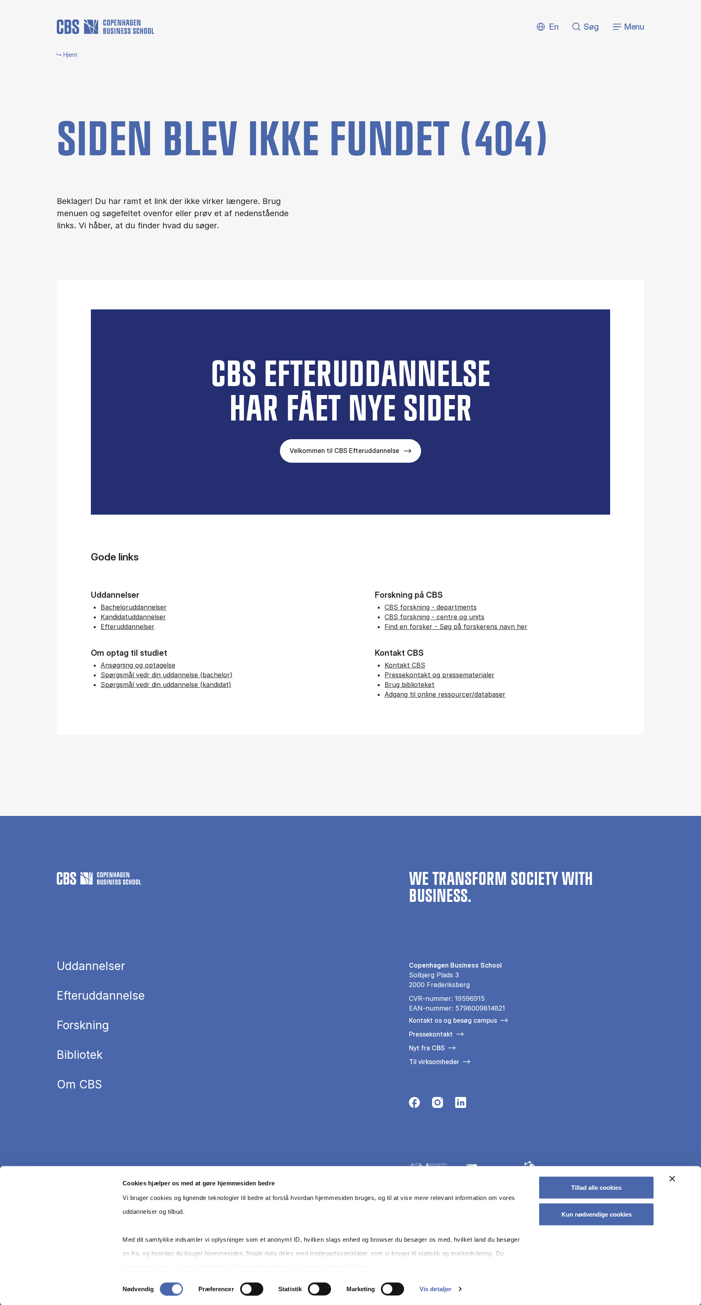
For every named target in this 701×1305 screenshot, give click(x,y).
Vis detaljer (435, 1289)
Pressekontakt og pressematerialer (440, 675)
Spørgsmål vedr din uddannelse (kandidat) (166, 684)
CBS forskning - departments (431, 607)
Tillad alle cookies (596, 1187)
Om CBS (79, 1084)
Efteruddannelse (101, 995)
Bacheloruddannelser (134, 607)
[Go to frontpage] (105, 26)
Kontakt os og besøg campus (453, 1020)
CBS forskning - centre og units (434, 617)
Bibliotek (80, 1054)
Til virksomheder (434, 1062)
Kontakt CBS (405, 665)
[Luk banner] (672, 1179)
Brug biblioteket (409, 684)
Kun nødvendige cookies (596, 1214)
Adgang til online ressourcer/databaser (445, 694)
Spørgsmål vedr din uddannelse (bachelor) (166, 675)
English (547, 27)
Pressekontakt (431, 1034)
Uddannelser (91, 966)
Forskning (83, 1025)
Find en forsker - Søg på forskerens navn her (456, 626)
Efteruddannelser (128, 626)
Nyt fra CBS (427, 1048)
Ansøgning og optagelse (138, 665)
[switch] (251, 1288)
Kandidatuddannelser (133, 617)
